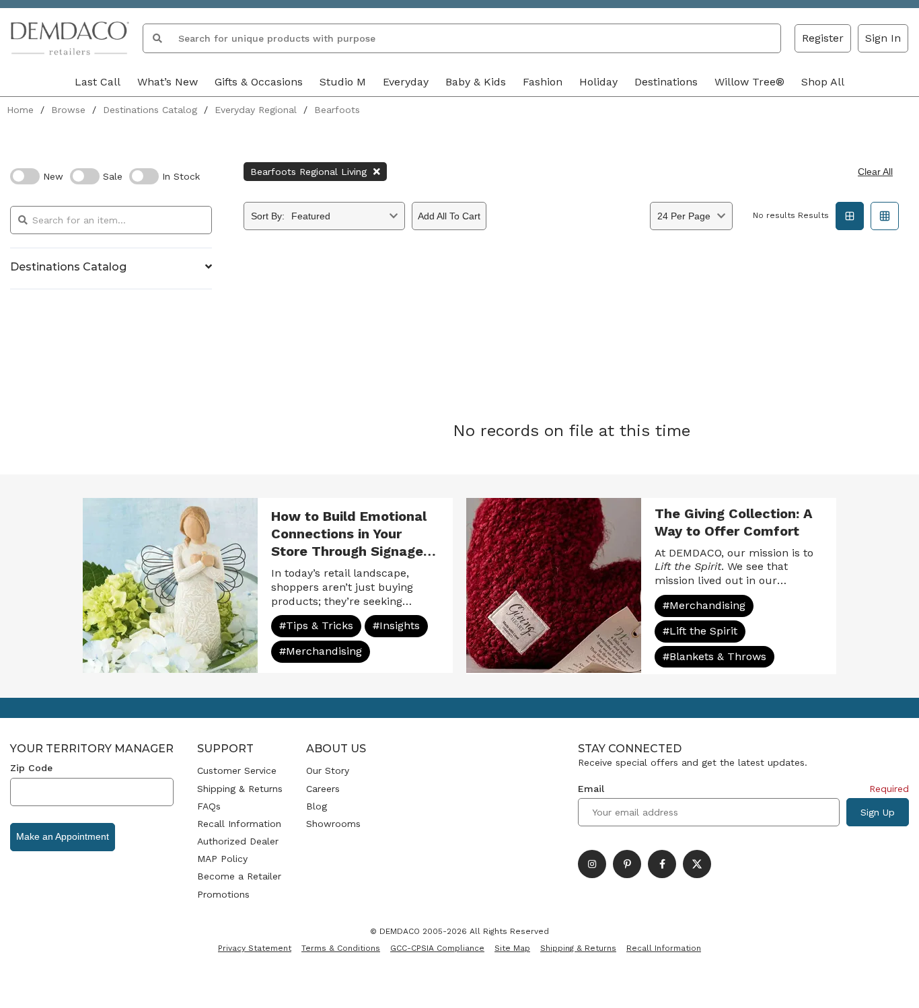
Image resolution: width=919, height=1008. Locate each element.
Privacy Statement (254, 948)
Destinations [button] (666, 81)
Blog (316, 806)
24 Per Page (683, 216)
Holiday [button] (598, 81)
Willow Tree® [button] (749, 81)
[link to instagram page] (592, 864)
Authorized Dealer (238, 841)
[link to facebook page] (662, 864)
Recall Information (239, 823)
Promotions (223, 894)
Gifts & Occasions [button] (259, 81)
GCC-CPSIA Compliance (437, 948)
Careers (323, 788)
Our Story (327, 770)
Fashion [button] (542, 81)
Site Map (512, 948)
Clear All (875, 171)
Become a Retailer (239, 876)
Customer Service (237, 770)
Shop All (822, 81)
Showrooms (333, 823)
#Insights (396, 625)
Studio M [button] (343, 81)
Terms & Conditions (340, 948)
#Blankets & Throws (714, 656)
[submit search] (157, 38)
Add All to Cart (449, 216)
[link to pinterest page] (627, 864)
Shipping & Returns (240, 788)
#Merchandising (320, 651)
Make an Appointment (62, 836)
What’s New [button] (167, 81)
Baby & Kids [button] (475, 81)
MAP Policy (222, 858)
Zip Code (31, 767)
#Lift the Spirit (700, 630)
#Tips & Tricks (316, 625)
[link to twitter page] (697, 864)
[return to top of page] (894, 983)
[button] (883, 38)
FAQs (209, 806)
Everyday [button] (406, 81)
